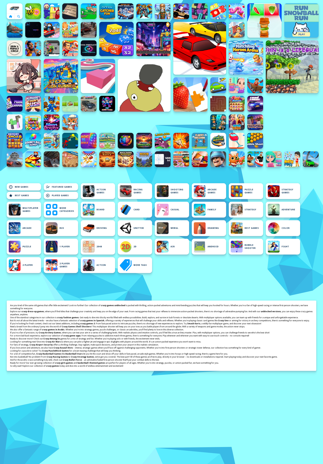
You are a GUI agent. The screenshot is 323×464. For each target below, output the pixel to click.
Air (173, 246)
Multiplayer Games (30, 209)
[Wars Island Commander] (218, 159)
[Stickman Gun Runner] (61, 76)
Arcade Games (212, 191)
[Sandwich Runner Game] (264, 20)
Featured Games (59, 187)
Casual (175, 209)
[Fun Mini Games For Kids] (163, 11)
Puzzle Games (249, 191)
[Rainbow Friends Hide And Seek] (52, 11)
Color (286, 228)
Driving (102, 228)
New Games (18, 187)
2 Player (28, 265)
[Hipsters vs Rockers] (237, 122)
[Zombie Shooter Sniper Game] (89, 30)
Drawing (213, 228)
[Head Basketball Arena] (33, 48)
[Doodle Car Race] (218, 85)
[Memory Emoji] (15, 141)
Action (101, 265)
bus (62, 228)
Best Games (19, 196)
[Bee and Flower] (33, 11)
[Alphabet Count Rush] (33, 104)
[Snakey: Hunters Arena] (33, 30)
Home (15, 8)
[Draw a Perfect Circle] (15, 48)
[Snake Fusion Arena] (237, 11)
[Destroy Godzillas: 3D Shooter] (126, 11)
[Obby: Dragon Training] (163, 141)
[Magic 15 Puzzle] (89, 141)
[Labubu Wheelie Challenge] (181, 11)
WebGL (174, 228)
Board (101, 209)
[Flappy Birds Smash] (70, 104)
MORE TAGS (140, 265)
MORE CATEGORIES (67, 209)
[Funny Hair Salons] (237, 85)
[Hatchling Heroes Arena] (246, 57)
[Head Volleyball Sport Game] (70, 48)
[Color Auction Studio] (190, 94)
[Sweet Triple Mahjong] (237, 104)
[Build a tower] (237, 30)
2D (135, 246)
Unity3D (139, 228)
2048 (99, 246)
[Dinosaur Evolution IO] (89, 11)
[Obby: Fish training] (33, 159)
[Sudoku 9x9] (163, 159)
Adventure (288, 209)
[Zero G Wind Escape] (89, 159)
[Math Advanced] (292, 159)
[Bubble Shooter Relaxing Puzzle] (255, 141)
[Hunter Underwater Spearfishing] (15, 30)
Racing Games (138, 191)
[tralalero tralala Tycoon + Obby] (52, 141)
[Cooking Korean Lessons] (181, 159)
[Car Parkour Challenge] (311, 159)
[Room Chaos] (24, 76)
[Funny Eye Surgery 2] (274, 159)
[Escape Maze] (218, 104)
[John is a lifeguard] (292, 66)
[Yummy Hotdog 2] (70, 30)
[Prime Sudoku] (15, 104)
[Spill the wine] (237, 141)
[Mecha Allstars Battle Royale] (144, 11)
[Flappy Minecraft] (144, 141)
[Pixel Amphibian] (153, 39)
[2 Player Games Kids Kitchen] (70, 122)
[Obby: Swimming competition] (255, 159)
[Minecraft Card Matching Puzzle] (255, 122)
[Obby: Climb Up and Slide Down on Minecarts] (52, 30)
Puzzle (27, 246)
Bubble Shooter (250, 246)
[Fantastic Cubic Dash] (52, 48)
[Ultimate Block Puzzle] (15, 122)
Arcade (27, 228)
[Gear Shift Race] (15, 159)
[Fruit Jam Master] (218, 11)
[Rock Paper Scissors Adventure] (126, 159)
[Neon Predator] (89, 48)
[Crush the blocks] (200, 11)
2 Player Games (65, 265)
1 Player (65, 246)
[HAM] (144, 85)
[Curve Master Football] (218, 141)
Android (213, 246)
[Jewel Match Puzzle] (33, 122)
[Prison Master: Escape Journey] (52, 159)
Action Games (101, 191)
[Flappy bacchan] (200, 141)
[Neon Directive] (52, 122)
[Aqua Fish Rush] (218, 122)
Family (212, 209)
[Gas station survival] (70, 159)
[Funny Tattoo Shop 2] (200, 159)
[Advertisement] (144, 122)
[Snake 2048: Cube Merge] (116, 39)
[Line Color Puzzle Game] (98, 76)
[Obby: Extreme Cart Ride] (255, 85)
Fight (285, 246)
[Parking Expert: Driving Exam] (89, 104)
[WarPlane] (181, 141)
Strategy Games (287, 191)
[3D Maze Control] (70, 11)
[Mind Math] (126, 141)
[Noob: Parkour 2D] (144, 159)
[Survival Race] (199, 48)
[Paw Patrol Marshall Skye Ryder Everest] (52, 104)
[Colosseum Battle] (107, 159)
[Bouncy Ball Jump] (33, 141)
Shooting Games (177, 191)
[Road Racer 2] (255, 104)
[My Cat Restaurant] (237, 159)
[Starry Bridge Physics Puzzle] (107, 141)
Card (137, 209)
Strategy (250, 209)
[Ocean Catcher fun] (107, 11)
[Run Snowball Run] (301, 20)
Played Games (57, 196)
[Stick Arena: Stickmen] (70, 141)
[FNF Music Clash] (107, 104)
